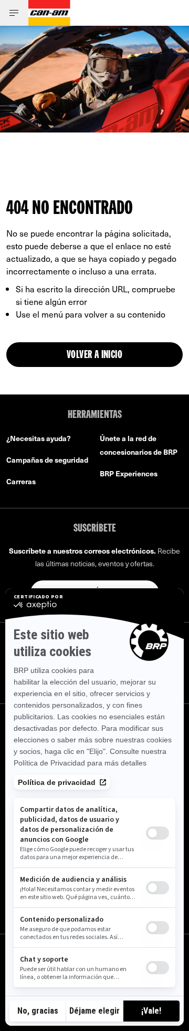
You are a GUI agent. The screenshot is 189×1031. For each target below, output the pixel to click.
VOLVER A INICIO (94, 355)
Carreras (21, 481)
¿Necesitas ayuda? (38, 438)
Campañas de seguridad (47, 459)
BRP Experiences (129, 473)
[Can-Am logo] (49, 13)
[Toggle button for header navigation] (14, 13)
